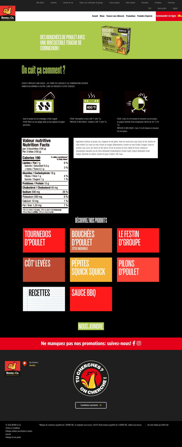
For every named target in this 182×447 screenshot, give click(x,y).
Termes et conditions (13, 428)
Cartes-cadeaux (114, 3)
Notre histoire (130, 3)
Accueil (95, 16)
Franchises (171, 3)
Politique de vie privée (13, 437)
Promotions (130, 16)
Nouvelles (145, 3)
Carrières (54, 3)
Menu (102, 16)
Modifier (32, 365)
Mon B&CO (40, 3)
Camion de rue (68, 3)
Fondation (158, 3)
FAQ (149, 8)
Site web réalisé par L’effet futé (158, 425)
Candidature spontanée (90, 405)
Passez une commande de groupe (91, 3)
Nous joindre (162, 8)
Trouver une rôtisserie (115, 16)
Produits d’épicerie (144, 16)
